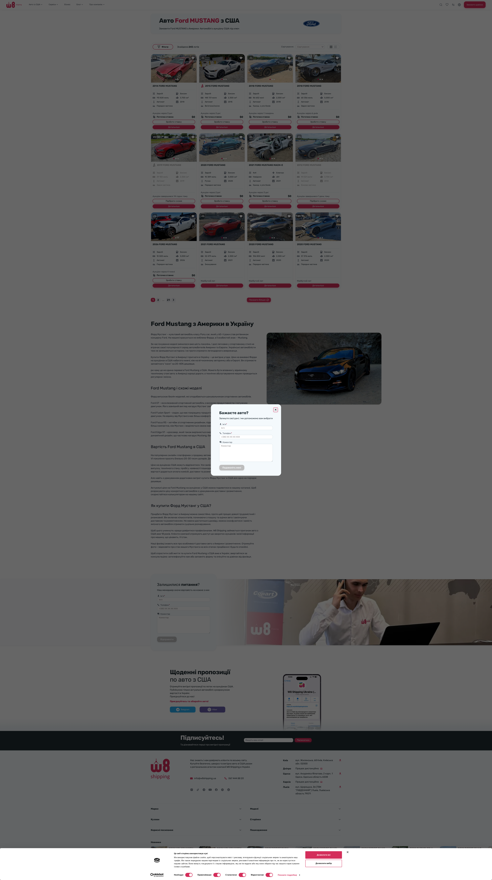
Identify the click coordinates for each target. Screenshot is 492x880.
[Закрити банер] (347, 852)
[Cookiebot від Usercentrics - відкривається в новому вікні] (157, 875)
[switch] (217, 875)
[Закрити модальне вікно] (275, 409)
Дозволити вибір (324, 863)
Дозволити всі (323, 855)
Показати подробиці (287, 875)
